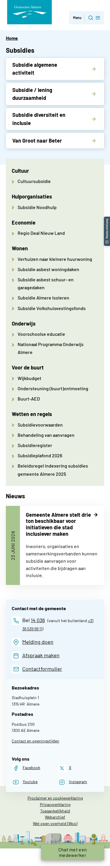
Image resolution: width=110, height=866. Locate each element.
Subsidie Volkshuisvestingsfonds (52, 308)
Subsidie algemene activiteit (34, 68)
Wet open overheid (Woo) (55, 823)
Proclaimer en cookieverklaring (55, 797)
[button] (86, 17)
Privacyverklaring (55, 804)
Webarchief (55, 816)
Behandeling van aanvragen (46, 435)
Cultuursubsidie (34, 181)
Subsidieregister (35, 445)
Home (12, 38)
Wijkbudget (29, 378)
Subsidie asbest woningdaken (48, 269)
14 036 (38, 620)
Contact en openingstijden (35, 740)
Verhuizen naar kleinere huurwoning (55, 259)
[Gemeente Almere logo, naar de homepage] (29, 12)
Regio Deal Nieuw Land (41, 233)
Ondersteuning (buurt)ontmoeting (53, 388)
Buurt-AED (29, 398)
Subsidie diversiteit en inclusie (38, 119)
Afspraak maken (41, 655)
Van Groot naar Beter (37, 140)
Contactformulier (42, 668)
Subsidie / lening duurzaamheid (32, 94)
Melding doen (37, 642)
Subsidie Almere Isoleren (43, 297)
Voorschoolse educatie (41, 334)
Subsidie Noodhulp (37, 207)
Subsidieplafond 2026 (40, 455)
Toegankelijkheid (55, 810)
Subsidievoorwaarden (40, 424)
